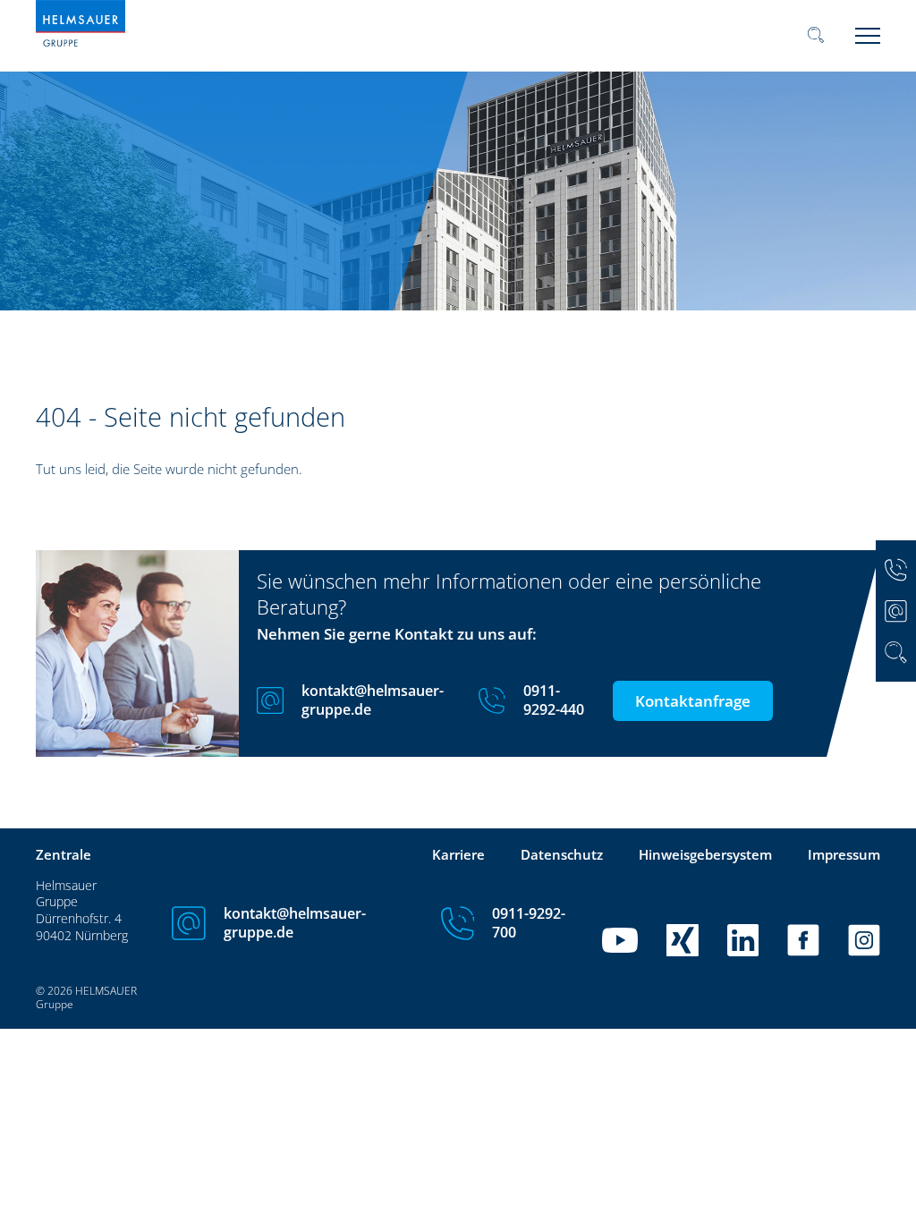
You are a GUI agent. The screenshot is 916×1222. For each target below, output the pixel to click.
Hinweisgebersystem (705, 854)
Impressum (844, 854)
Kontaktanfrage (693, 701)
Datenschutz (562, 854)
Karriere (458, 854)
